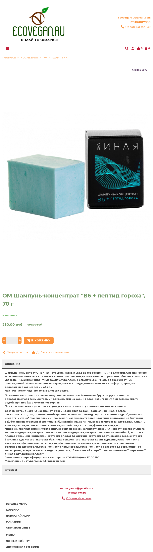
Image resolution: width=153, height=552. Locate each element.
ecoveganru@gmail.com (134, 17)
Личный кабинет (18, 540)
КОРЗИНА (12, 509)
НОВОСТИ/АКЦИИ (18, 515)
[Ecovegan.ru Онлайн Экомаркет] (38, 22)
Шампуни (60, 57)
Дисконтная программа (22, 546)
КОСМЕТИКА (30, 57)
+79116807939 (140, 22)
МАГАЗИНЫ (14, 521)
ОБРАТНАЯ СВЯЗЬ (18, 527)
